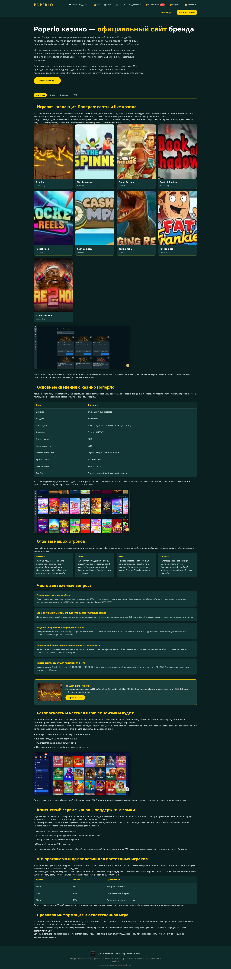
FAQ (75, 95)
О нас (52, 95)
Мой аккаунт (167, 12)
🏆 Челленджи (154, 4)
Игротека (40, 95)
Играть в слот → (75, 697)
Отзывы (64, 95)
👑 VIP (96, 4)
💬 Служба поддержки (79, 4)
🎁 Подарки (175, 4)
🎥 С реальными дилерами (128, 4)
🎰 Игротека (190, 4)
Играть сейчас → (47, 80)
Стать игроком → (187, 12)
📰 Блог (107, 4)
